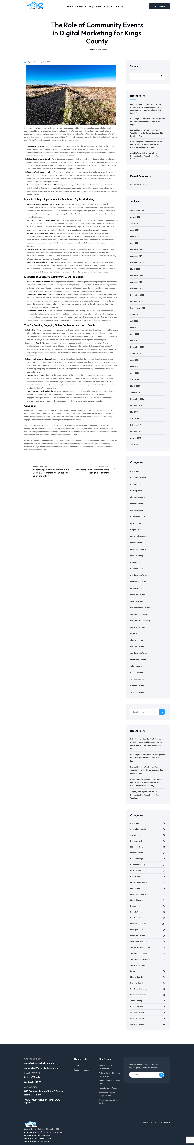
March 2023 (135, 269)
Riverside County (137, 595)
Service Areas (102, 6)
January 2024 (136, 256)
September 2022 (137, 308)
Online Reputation (138, 582)
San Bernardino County (140, 608)
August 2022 (135, 314)
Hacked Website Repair (108, 1088)
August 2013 (135, 438)
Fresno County (136, 504)
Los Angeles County (138, 536)
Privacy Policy (164, 1122)
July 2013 (134, 444)
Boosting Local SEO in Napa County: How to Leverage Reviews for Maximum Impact (147, 122)
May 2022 (134, 327)
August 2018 (135, 353)
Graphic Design (136, 510)
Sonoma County (137, 646)
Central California (138, 478)
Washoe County (137, 685)
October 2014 (136, 405)
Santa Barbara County (139, 627)
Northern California (138, 575)
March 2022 (135, 340)
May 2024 (134, 236)
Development (136, 491)
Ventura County (137, 679)
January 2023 (136, 282)
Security (133, 634)
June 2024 (134, 230)
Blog (91, 6)
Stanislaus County (138, 659)
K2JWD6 (47, 62)
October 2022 (136, 301)
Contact (119, 6)
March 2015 (135, 386)
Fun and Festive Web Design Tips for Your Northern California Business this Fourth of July (146, 133)
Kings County (135, 530)
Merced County (136, 556)
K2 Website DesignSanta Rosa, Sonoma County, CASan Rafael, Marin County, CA (38, 1138)
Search (134, 66)
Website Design (137, 692)
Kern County (135, 523)
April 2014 (134, 418)
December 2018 (137, 347)
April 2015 (134, 379)
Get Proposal (159, 6)
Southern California (138, 653)
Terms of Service (149, 1122)
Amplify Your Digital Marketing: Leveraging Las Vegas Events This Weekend (144, 156)
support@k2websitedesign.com (41, 1068)
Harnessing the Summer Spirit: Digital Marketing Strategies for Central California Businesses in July (146, 144)
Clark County (135, 484)
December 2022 (137, 288)
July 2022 (134, 321)
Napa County (135, 562)
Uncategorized (136, 672)
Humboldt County (137, 517)
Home (70, 6)
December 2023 (137, 262)
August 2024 (135, 217)
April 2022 (134, 334)
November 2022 (137, 295)
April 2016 (134, 373)
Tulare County (136, 666)
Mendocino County (138, 549)
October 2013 (136, 431)
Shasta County (136, 640)
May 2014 (134, 412)
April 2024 (134, 243)
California (134, 471)
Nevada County (136, 569)
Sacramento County (138, 601)
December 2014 (137, 399)
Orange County (136, 588)
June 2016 (134, 360)
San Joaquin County (138, 614)
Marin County (136, 543)
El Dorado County (137, 497)
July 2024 (134, 223)
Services (79, 6)
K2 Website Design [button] (32, 1132)
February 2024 (136, 249)
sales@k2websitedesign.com (40, 1063)
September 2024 (137, 210)
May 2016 (134, 366)
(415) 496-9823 (32, 1082)
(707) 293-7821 (32, 1077)
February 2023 (136, 275)
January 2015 (135, 392)
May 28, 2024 (31, 62)
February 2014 (136, 425)
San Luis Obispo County (140, 621)
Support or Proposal (81, 1070)
